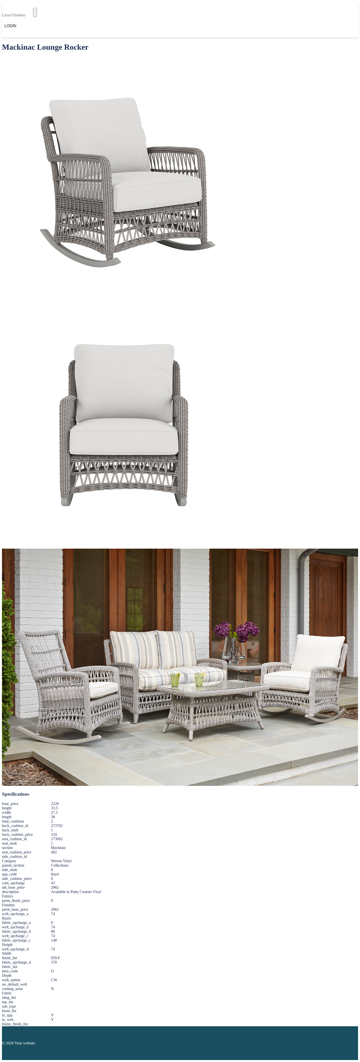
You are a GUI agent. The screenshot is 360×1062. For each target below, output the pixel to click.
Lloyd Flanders (13, 15)
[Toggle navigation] (35, 12)
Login (10, 26)
